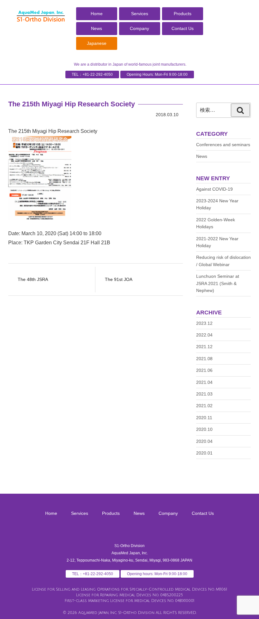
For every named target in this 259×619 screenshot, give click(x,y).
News (96, 28)
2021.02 (204, 405)
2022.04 (204, 334)
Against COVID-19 (214, 189)
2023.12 (204, 323)
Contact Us (183, 28)
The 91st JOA (118, 279)
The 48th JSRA (33, 279)
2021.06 (204, 370)
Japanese (96, 43)
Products (182, 13)
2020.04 (204, 441)
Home (97, 13)
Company (139, 28)
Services (139, 13)
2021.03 (204, 393)
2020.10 (204, 429)
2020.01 (204, 452)
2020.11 (204, 417)
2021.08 (204, 358)
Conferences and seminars (223, 144)
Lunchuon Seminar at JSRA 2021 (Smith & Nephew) (217, 283)
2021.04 (204, 382)
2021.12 (204, 346)
